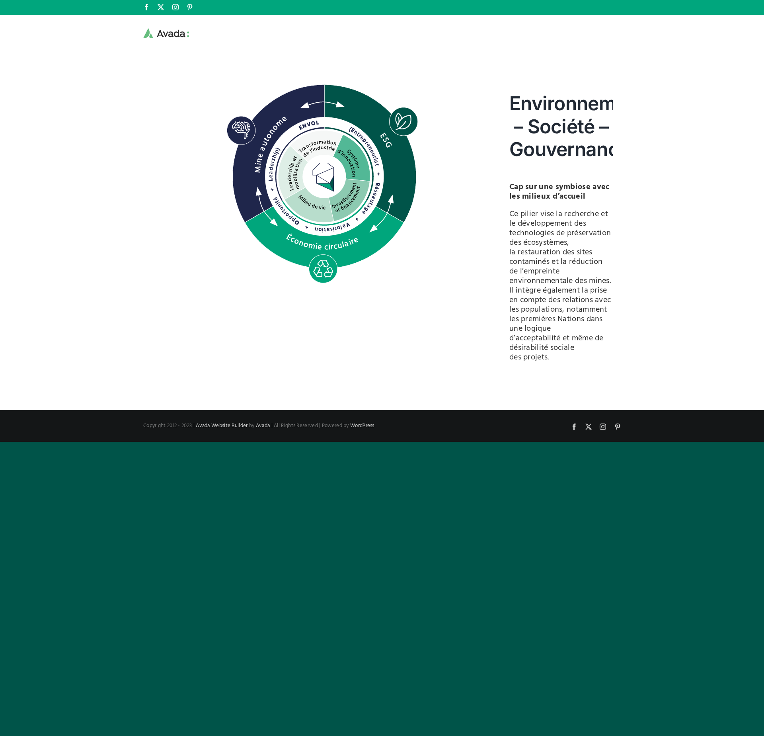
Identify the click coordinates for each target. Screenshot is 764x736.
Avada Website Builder (222, 425)
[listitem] (324, 245)
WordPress (362, 425)
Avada (263, 425)
